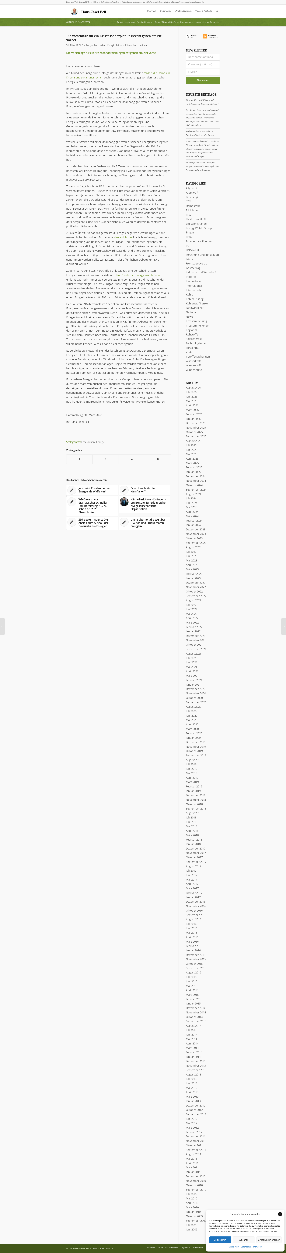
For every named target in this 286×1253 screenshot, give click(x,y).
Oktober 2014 (194, 1017)
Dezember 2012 (195, 1105)
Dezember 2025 (195, 423)
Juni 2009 (191, 1229)
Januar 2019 (193, 791)
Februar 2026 (194, 414)
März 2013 (192, 1096)
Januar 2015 (193, 1003)
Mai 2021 (191, 667)
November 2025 (196, 427)
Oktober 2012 (194, 1110)
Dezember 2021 (195, 636)
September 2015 (196, 968)
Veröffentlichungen (198, 356)
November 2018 (196, 800)
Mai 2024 (191, 507)
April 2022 (192, 618)
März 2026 (192, 410)
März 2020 (192, 729)
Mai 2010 (191, 1198)
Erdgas (89, 45)
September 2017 (196, 862)
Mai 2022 (191, 614)
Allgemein (192, 188)
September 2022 (196, 596)
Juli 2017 (191, 870)
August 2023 (193, 547)
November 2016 (196, 906)
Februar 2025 (194, 467)
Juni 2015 (191, 981)
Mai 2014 (191, 1039)
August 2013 (193, 1074)
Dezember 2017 (195, 848)
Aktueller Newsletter (78, 22)
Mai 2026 (191, 401)
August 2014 (193, 1026)
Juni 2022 (191, 609)
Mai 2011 (191, 1159)
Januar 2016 (193, 950)
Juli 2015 (191, 977)
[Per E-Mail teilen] (158, 459)
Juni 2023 (191, 556)
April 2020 (192, 724)
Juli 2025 (191, 445)
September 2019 (196, 755)
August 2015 (193, 972)
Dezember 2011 (195, 1136)
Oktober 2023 (194, 538)
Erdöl (189, 237)
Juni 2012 (191, 1119)
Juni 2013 (191, 1083)
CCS (188, 201)
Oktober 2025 (194, 432)
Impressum (257, 1247)
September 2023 (196, 543)
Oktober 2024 (194, 485)
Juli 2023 (191, 552)
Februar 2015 (194, 999)
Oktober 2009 (194, 1216)
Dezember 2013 (195, 1061)
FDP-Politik (192, 250)
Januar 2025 (193, 472)
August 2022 (193, 600)
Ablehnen (243, 1240)
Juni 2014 (191, 1034)
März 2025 (192, 463)
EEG (188, 215)
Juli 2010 (191, 1194)
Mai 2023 (191, 560)
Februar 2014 (194, 1052)
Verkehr (191, 352)
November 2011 (196, 1141)
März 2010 (192, 1207)
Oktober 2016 (194, 910)
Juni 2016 (191, 928)
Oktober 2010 (194, 1185)
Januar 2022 (193, 631)
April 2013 (192, 1092)
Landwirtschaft (195, 308)
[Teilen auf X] (106, 459)
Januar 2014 (193, 1057)
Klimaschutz (131, 45)
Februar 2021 (194, 680)
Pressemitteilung (196, 321)
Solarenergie (194, 339)
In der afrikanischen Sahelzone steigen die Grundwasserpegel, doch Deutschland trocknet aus (203, 166)
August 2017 (193, 866)
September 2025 (196, 436)
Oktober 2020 (194, 698)
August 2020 (193, 707)
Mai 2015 (191, 986)
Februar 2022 (194, 627)
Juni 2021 (191, 662)
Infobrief (191, 277)
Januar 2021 (193, 684)
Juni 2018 (191, 822)
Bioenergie (192, 197)
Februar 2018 (194, 839)
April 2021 (192, 671)
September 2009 (196, 1221)
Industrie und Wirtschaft (201, 272)
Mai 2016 (191, 933)
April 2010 (192, 1203)
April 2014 (192, 1043)
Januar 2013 (193, 1101)
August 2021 (193, 653)
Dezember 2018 (195, 795)
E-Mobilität (192, 210)
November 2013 (196, 1065)
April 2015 (192, 990)
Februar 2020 (194, 733)
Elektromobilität (196, 219)
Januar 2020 (193, 738)
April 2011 (192, 1163)
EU (187, 246)
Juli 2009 (191, 1225)
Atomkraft (192, 193)
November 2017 (196, 853)
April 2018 (192, 831)
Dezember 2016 (195, 902)
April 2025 (192, 458)
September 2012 (196, 1114)
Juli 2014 (191, 1030)
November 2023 (196, 534)
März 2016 (192, 941)
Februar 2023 (194, 574)
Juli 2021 (191, 658)
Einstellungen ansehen (269, 1240)
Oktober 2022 (194, 591)
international (194, 286)
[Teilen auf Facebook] (79, 459)
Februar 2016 (194, 946)
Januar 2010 (193, 1212)
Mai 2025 (191, 454)
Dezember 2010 (195, 1176)
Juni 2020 (191, 716)
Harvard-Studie (123, 237)
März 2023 (192, 569)
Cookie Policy (234, 1247)
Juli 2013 (191, 1079)
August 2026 (193, 388)
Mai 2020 (191, 720)
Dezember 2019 (195, 742)
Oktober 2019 (194, 751)
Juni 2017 (191, 875)
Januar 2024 (193, 525)
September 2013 (196, 1070)
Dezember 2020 (195, 689)
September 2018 (196, 808)
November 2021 (196, 640)
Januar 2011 (193, 1172)
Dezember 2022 (195, 583)
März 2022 (192, 622)
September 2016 (196, 915)
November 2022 (196, 587)
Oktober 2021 (194, 645)
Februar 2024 (194, 521)
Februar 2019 (194, 786)
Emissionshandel (196, 224)
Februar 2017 (194, 893)
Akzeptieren (220, 1240)
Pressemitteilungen (198, 325)
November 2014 (196, 1012)
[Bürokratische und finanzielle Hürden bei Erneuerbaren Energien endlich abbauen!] (2, 626)
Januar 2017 (193, 897)
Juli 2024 (191, 498)
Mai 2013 (191, 1088)
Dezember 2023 (195, 529)
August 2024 (193, 494)
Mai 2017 (191, 879)
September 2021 (196, 649)
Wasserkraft (193, 361)
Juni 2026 (191, 396)
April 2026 (192, 405)
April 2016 (192, 937)
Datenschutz (246, 1247)
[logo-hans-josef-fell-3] (88, 11)
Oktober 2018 (194, 804)
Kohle (189, 294)
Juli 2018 (191, 817)
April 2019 (192, 778)
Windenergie (194, 370)
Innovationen (194, 281)
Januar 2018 (193, 844)
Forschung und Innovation (202, 255)
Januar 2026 (193, 419)
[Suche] (217, 11)
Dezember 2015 (195, 955)
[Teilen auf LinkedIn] (132, 459)
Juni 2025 (191, 450)
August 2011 (193, 1154)
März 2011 (192, 1167)
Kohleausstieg (194, 299)
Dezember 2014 (195, 1008)
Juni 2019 (191, 769)
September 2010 (196, 1190)
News (189, 317)
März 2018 (192, 835)
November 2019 (196, 747)
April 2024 (192, 512)
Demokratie (193, 206)
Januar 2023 (193, 578)
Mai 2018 (191, 826)
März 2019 (192, 782)
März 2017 (192, 888)
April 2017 (192, 884)
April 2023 (192, 565)
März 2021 (192, 676)
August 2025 (193, 441)
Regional (191, 330)
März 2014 (192, 1048)
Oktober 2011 (194, 1145)
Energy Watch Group (199, 228)
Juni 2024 (191, 503)
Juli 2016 (191, 924)
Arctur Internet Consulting (103, 1248)
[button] (280, 1214)
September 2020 (196, 702)
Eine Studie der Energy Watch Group (138, 275)
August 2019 (193, 760)
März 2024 (192, 516)
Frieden (120, 45)
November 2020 (196, 693)
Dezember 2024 (195, 476)
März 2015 (192, 995)
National (143, 45)
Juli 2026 (191, 392)
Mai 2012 (191, 1123)
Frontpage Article (196, 263)
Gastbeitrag (193, 268)
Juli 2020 (191, 711)
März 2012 (192, 1128)
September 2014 (196, 1021)
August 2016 (193, 919)
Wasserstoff (193, 365)
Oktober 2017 (194, 857)
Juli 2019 (191, 764)
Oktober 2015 (194, 964)
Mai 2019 (191, 773)
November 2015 (196, 959)
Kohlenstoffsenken (197, 303)
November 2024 (196, 481)
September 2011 (196, 1150)
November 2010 (196, 1181)
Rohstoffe (192, 334)
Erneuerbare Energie (104, 45)
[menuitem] (151, 11)
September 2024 (196, 490)
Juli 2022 (191, 605)
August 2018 (193, 813)
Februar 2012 (194, 1132)
